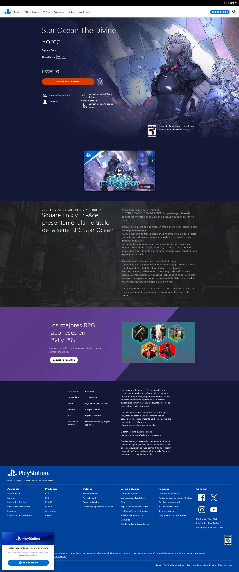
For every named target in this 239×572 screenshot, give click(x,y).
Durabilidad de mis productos (135, 524)
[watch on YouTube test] (146, 186)
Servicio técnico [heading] (130, 488)
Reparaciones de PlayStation (134, 506)
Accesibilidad (89, 497)
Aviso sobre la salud (168, 506)
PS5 (26, 12)
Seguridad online (91, 502)
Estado (124, 502)
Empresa (11, 510)
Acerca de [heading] (13, 488)
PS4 (47, 497)
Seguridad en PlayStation (133, 497)
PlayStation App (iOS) (206, 518)
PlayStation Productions (18, 506)
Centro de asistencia (130, 493)
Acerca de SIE (13, 493)
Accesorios (59, 12)
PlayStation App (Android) (208, 523)
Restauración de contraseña (134, 510)
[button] (119, 171)
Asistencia (84, 12)
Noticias (71, 12)
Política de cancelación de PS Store (175, 497)
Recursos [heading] (164, 488)
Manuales (125, 519)
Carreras (11, 497)
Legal (158, 565)
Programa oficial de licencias (172, 515)
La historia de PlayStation (19, 515)
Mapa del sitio (225, 565)
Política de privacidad (174, 565)
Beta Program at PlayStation (209, 527)
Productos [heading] (51, 488)
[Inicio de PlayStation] (7, 12)
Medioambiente (90, 493)
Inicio (9, 480)
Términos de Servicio (169, 493)
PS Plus (46, 12)
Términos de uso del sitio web (201, 565)
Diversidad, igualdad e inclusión (98, 506)
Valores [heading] (87, 488)
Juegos (35, 12)
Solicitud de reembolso (132, 515)
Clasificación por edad (169, 502)
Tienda (17, 12)
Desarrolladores (166, 510)
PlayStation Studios (16, 502)
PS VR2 (48, 502)
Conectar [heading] (201, 488)
